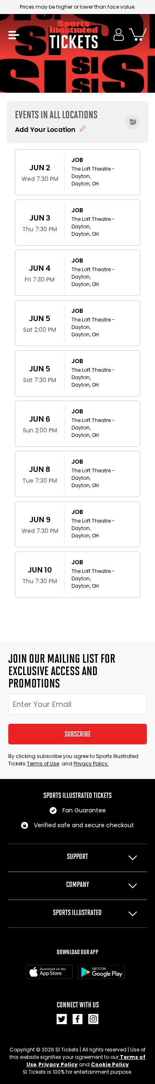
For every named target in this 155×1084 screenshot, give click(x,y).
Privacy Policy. (91, 763)
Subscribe (77, 734)
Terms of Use (43, 763)
